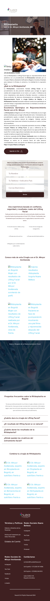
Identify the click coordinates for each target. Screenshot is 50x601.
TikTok (26, 545)
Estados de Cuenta (12, 542)
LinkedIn (7, 583)
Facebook (27, 540)
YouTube (26, 535)
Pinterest (26, 549)
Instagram (27, 531)
